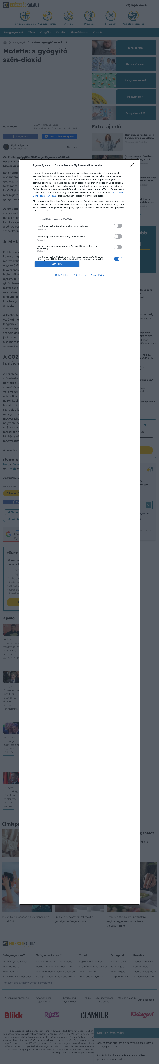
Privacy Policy (97, 275)
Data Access (79, 275)
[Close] (133, 166)
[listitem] (79, 219)
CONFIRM (57, 264)
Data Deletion (62, 275)
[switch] (118, 226)
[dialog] (79, 532)
